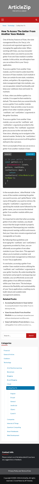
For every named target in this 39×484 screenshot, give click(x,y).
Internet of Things (13, 423)
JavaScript (13, 405)
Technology (7, 362)
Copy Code (30, 154)
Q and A (13, 413)
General (12, 401)
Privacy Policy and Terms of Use (19, 471)
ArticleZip (19, 7)
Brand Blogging (12, 380)
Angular (13, 393)
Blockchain (10, 372)
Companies (10, 419)
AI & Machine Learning (14, 368)
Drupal (12, 397)
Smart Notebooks (12, 431)
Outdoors (7, 358)
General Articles (9, 354)
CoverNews (18, 481)
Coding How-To (12, 388)
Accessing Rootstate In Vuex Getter (19, 303)
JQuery (12, 409)
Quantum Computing (14, 427)
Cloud (9, 384)
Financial (7, 350)
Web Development (13, 435)
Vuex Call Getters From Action (17, 322)
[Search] (36, 20)
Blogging (10, 376)
